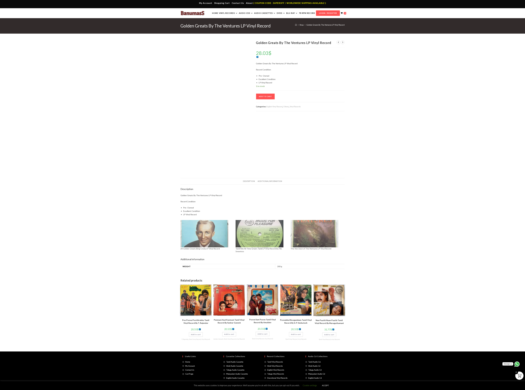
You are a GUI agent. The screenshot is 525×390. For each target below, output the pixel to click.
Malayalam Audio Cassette (237, 374)
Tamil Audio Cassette (234, 362)
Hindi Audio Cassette (234, 366)
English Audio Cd (315, 378)
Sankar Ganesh (218, 339)
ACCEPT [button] (325, 385)
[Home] (296, 25)
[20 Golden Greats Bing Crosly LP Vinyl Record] (206, 233)
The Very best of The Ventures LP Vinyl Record (311, 248)
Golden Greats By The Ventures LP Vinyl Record (325, 25)
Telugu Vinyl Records (275, 374)
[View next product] (343, 42)
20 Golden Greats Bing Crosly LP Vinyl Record (200, 248)
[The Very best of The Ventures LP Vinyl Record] (317, 233)
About (249, 3)
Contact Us (238, 3)
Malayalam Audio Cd (316, 374)
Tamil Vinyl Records (275, 362)
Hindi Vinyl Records (275, 366)
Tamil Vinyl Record (195, 339)
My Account (205, 3)
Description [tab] (249, 181)
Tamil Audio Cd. (314, 362)
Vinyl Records (295, 106)
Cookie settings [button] (310, 385)
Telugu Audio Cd (315, 370)
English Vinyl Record (274, 106)
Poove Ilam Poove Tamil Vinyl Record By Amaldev (262, 321)
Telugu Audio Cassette (235, 370)
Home (187, 362)
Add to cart (265, 96)
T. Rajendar (184, 339)
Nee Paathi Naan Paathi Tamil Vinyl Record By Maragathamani (329, 321)
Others (286, 106)
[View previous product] (338, 42)
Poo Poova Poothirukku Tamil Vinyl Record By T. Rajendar (195, 321)
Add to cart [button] (196, 334)
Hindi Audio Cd (314, 366)
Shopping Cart (222, 3)
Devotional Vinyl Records (277, 378)
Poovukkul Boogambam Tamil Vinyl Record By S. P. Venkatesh (296, 321)
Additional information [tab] (270, 181)
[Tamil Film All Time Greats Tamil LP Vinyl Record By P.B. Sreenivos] (262, 233)
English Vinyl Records (275, 370)
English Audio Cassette (235, 378)
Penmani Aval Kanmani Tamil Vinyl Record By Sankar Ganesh (229, 321)
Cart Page (189, 374)
